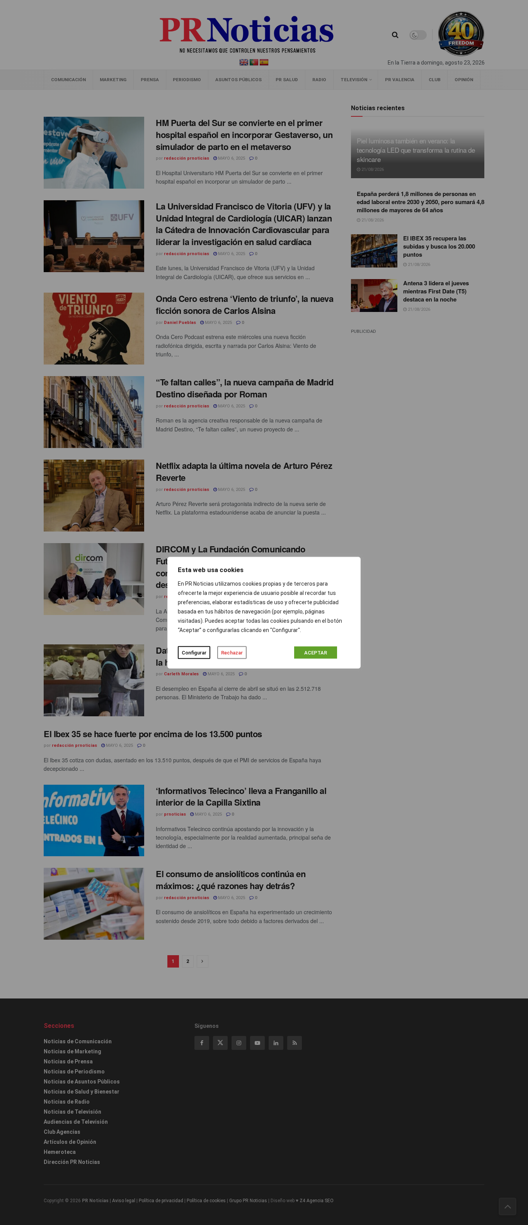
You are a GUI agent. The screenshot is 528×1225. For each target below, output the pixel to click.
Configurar (194, 652)
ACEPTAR (315, 652)
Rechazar (232, 652)
